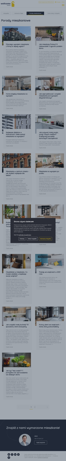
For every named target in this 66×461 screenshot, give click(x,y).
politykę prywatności (25, 235)
